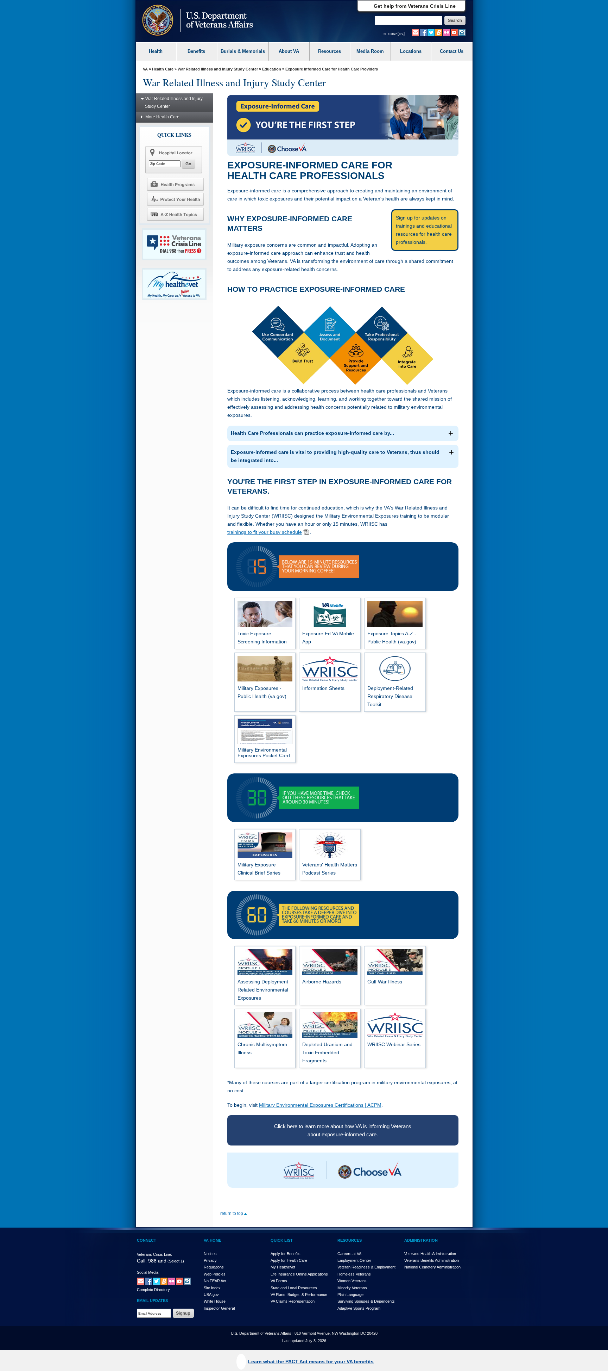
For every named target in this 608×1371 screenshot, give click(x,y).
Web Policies (215, 1274)
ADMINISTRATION (421, 1240)
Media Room (370, 51)
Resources (329, 51)
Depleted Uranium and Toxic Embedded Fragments (327, 1052)
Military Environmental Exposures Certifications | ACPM (320, 1105)
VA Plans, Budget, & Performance (299, 1294)
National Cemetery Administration (432, 1267)
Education (271, 69)
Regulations (214, 1267)
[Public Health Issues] (175, 199)
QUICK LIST (282, 1240)
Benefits (196, 51)
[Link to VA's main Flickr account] (446, 32)
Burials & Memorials (243, 51)
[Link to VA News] (439, 32)
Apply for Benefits (285, 1254)
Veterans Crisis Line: (154, 1254)
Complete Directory (153, 1289)
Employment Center (354, 1260)
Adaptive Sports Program (358, 1308)
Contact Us (451, 51)
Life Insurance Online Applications (299, 1274)
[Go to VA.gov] (196, 21)
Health (156, 51)
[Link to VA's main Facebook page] (423, 32)
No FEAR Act (215, 1281)
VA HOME (212, 1240)
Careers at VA (349, 1254)
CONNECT (146, 1240)
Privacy (210, 1260)
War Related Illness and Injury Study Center (218, 69)
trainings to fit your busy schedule (264, 532)
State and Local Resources (294, 1288)
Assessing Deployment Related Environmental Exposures (263, 990)
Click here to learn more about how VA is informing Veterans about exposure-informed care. (342, 1130)
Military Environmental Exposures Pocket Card (264, 752)
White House (215, 1301)
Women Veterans (352, 1281)
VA (145, 69)
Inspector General (219, 1308)
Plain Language (350, 1294)
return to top (232, 1213)
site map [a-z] (394, 33)
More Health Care (162, 117)
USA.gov (211, 1294)
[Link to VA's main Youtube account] (454, 32)
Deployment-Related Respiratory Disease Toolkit (390, 696)
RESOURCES (349, 1240)
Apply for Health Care (289, 1260)
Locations (411, 51)
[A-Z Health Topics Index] (175, 214)
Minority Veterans (352, 1288)
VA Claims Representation (293, 1301)
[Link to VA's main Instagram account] (462, 32)
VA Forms (279, 1281)
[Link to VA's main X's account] (156, 1280)
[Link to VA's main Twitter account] (431, 32)
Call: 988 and (151, 1261)
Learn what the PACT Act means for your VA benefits (311, 1361)
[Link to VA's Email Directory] (415, 32)
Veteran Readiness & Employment (366, 1267)
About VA (289, 51)
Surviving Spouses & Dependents (366, 1301)
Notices (210, 1254)
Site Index (212, 1288)
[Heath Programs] (175, 183)
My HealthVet (283, 1267)
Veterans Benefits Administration (431, 1260)
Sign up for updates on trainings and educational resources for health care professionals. (424, 230)
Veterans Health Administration (430, 1254)
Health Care (162, 69)
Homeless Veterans (354, 1274)
